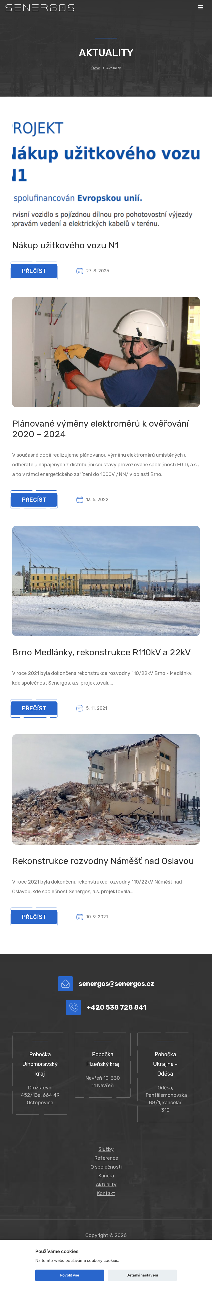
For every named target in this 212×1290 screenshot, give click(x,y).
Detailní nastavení (142, 1275)
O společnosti (106, 1167)
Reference (106, 1158)
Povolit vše (69, 1275)
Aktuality (106, 1185)
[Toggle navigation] (200, 7)
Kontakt (106, 1193)
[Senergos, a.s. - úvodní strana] (40, 7)
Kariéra (106, 1176)
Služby (106, 1149)
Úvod (95, 68)
